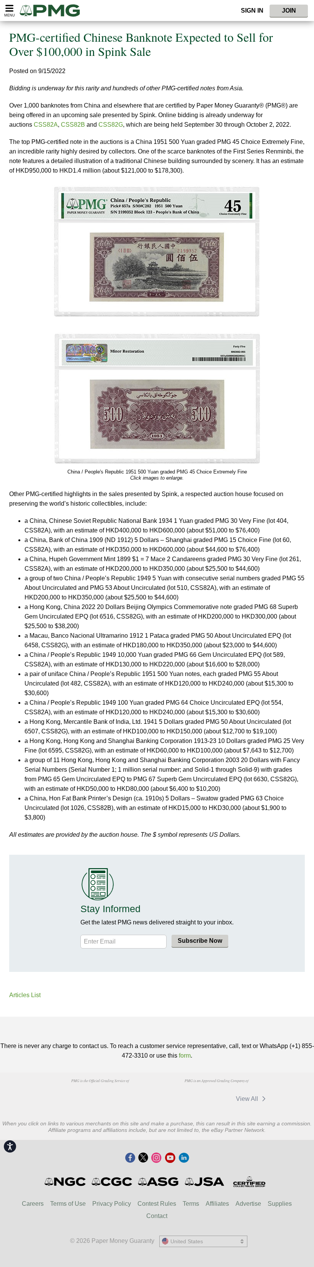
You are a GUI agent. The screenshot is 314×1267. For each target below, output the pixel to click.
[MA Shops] (212, 1098)
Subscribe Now (200, 940)
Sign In (252, 10)
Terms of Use (68, 1203)
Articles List (25, 995)
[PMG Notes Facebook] (130, 1158)
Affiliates (217, 1203)
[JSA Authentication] (204, 1181)
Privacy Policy (111, 1203)
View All (248, 1099)
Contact (156, 1216)
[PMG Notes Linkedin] (184, 1158)
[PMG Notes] (53, 10)
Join (289, 10)
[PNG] (100, 1095)
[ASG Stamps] (158, 1181)
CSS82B (73, 124)
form (185, 1055)
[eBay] (177, 1098)
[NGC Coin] (66, 1181)
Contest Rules (156, 1203)
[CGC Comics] (112, 1181)
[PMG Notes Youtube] (170, 1158)
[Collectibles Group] (249, 1181)
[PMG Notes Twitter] (143, 1158)
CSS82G (110, 124)
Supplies (280, 1203)
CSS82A (46, 124)
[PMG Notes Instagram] (156, 1158)
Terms (191, 1203)
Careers (33, 1203)
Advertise (248, 1203)
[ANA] (61, 1095)
